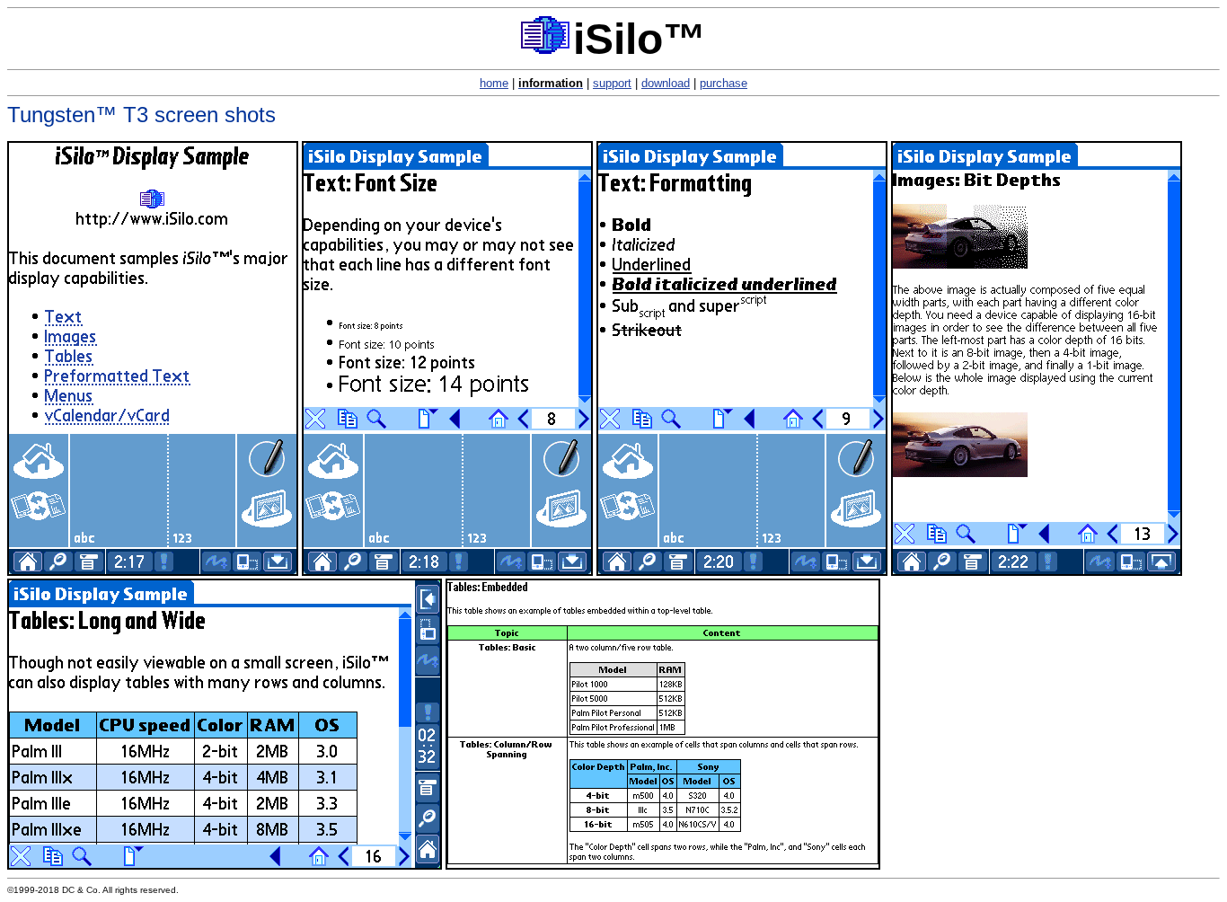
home (494, 83)
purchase (723, 83)
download (665, 83)
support (612, 83)
